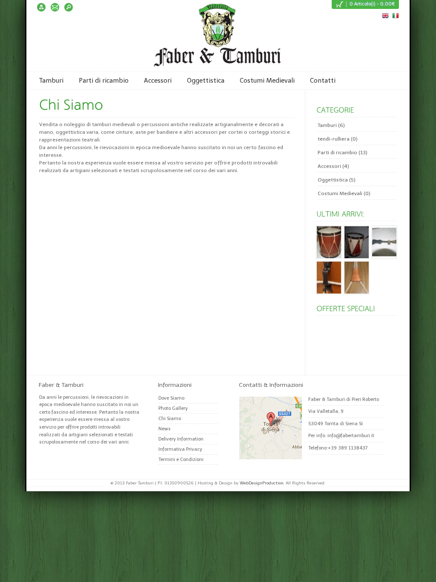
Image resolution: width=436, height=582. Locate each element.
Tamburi (51, 80)
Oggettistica (205, 80)
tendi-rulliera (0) (338, 139)
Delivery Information (181, 439)
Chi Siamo (169, 418)
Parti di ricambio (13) (342, 153)
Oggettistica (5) (337, 180)
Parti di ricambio (104, 80)
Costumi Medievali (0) (344, 193)
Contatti (323, 80)
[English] (385, 14)
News (164, 429)
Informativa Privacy (180, 449)
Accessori (158, 80)
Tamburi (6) (331, 125)
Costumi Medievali (267, 80)
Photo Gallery (173, 408)
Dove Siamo (171, 398)
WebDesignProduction (262, 483)
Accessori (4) (333, 166)
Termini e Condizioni (181, 459)
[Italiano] (395, 14)
